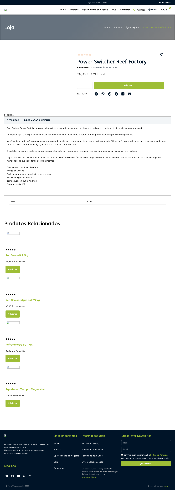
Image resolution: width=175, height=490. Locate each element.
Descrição (13, 120)
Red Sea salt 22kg (17, 255)
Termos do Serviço (91, 443)
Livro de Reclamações (92, 462)
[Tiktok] (29, 475)
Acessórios (96, 67)
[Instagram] (12, 475)
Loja (56, 462)
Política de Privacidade (93, 449)
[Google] (24, 475)
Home (107, 27)
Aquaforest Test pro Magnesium (25, 389)
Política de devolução (92, 455)
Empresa (58, 449)
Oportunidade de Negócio (66, 455)
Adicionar (128, 85)
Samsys (166, 486)
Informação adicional (37, 120)
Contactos (59, 468)
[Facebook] (6, 475)
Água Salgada (132, 27)
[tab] (13, 120)
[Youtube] (18, 475)
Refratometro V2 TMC (19, 344)
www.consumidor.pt (89, 477)
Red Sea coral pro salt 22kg (23, 300)
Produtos (118, 27)
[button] (96, 94)
